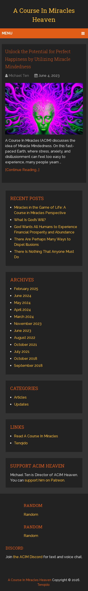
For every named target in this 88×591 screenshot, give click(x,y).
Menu (7, 33)
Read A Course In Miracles (36, 436)
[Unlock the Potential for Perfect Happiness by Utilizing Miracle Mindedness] (44, 109)
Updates (21, 404)
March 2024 (24, 317)
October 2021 (25, 344)
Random (31, 514)
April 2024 (22, 310)
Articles (20, 397)
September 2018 (28, 365)
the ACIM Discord (27, 557)
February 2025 (26, 289)
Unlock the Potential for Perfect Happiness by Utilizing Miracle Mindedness (38, 58)
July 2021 (22, 351)
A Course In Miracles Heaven (29, 580)
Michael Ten (19, 75)
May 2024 (22, 303)
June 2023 (22, 331)
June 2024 (22, 296)
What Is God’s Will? (30, 220)
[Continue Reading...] (22, 170)
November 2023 (28, 324)
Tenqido (21, 443)
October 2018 (25, 358)
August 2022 (24, 337)
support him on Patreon (44, 480)
